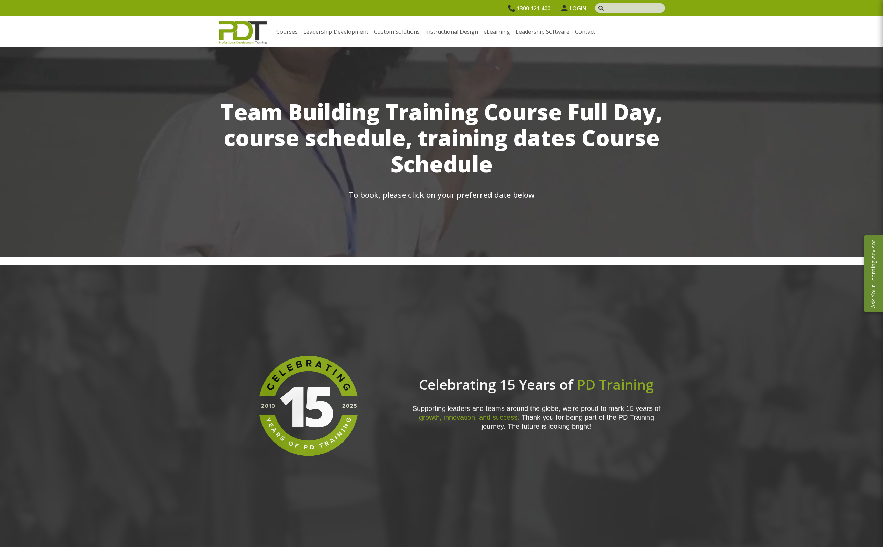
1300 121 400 (533, 8)
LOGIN (577, 8)
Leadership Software (542, 32)
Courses (287, 32)
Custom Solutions (397, 32)
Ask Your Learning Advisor (873, 273)
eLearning (497, 32)
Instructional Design (451, 32)
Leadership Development (335, 32)
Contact (585, 32)
